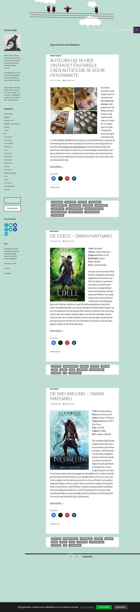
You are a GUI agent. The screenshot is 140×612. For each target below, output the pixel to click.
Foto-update (8, 143)
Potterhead (8, 163)
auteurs (82, 202)
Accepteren (104, 607)
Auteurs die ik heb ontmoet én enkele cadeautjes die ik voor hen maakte (77, 67)
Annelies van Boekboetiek (73, 146)
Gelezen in (8, 147)
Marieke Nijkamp (59, 212)
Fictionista (8, 140)
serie (72, 370)
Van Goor (56, 373)
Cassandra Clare (59, 205)
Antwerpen (70, 202)
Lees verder (56, 166)
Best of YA (56, 366)
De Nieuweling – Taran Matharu (77, 396)
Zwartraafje (10, 29)
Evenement (8, 137)
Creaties (7, 268)
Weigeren (120, 607)
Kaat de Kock (57, 209)
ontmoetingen (76, 212)
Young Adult (75, 373)
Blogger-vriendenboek (12, 124)
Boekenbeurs (95, 202)
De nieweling (86, 539)
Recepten (7, 273)
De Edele (84, 366)
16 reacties (70, 80)
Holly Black (75, 205)
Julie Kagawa (101, 205)
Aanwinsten (8, 114)
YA (65, 373)
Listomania (8, 153)
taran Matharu (92, 212)
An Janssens (57, 202)
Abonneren (12, 208)
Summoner (82, 370)
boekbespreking (70, 366)
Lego (6, 150)
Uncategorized (9, 186)
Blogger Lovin (9, 120)
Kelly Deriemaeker (74, 209)
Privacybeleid (126, 30)
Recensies (54, 231)
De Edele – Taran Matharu (81, 236)
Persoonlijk (55, 56)
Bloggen (7, 117)
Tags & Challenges (10, 173)
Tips (5, 176)
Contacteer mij (100, 30)
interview (88, 205)
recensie (105, 366)
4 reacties (69, 404)
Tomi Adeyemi (57, 215)
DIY (5, 134)
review (63, 370)
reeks (54, 370)
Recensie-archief (10, 263)
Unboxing (7, 183)
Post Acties (8, 160)
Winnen (7, 189)
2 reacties (69, 241)
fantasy (95, 366)
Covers (6, 130)
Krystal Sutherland (94, 209)
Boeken (7, 127)
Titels (6, 179)
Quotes (6, 166)
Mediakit (113, 30)
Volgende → (88, 556)
